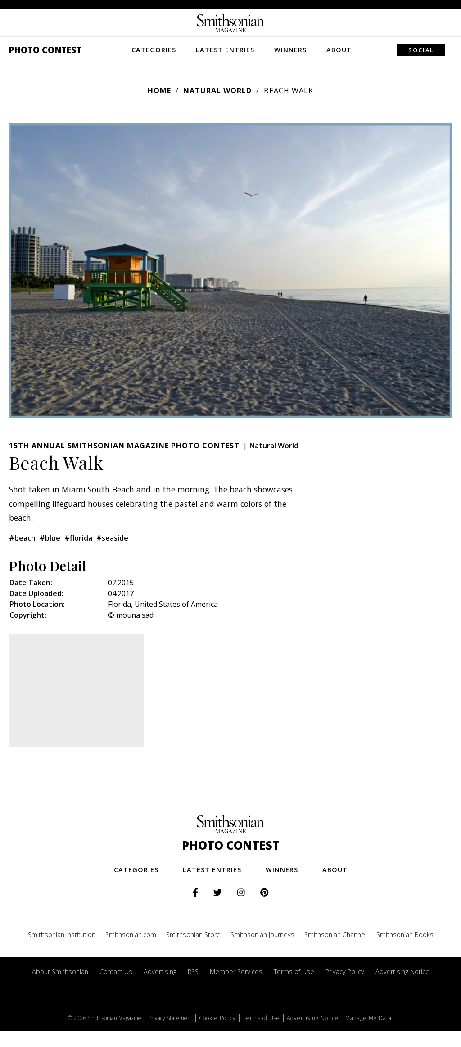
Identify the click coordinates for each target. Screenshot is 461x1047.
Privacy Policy (344, 971)
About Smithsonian (60, 971)
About (339, 50)
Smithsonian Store (193, 934)
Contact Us (115, 971)
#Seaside (112, 538)
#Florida (78, 538)
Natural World (217, 91)
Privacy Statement (170, 1018)
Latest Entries (225, 50)
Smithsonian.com (130, 934)
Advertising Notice (402, 971)
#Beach (22, 538)
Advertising (160, 971)
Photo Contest (45, 50)
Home (159, 91)
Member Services (236, 971)
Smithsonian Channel (335, 934)
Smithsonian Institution (61, 934)
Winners (290, 50)
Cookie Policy (217, 1018)
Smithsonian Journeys (262, 934)
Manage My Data (368, 1018)
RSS (193, 971)
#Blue (50, 538)
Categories (153, 50)
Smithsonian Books (405, 934)
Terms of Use (294, 971)
